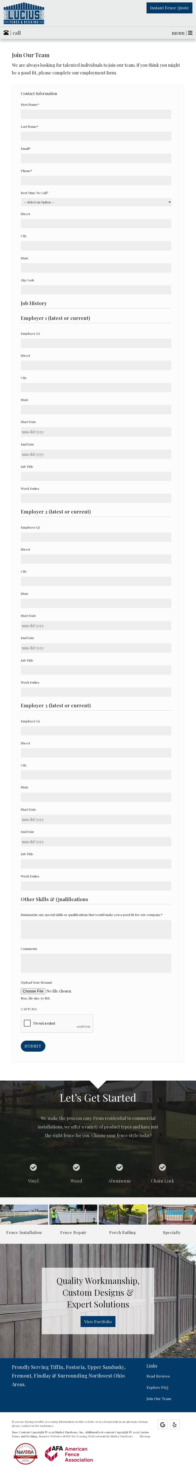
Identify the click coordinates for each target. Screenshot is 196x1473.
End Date (27, 444)
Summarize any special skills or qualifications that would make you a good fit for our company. (92, 914)
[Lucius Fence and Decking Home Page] (33, 13)
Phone (26, 170)
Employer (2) (30, 527)
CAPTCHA (29, 1009)
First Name (30, 104)
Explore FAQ (157, 1387)
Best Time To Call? (34, 192)
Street (25, 214)
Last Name (29, 126)
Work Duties (30, 488)
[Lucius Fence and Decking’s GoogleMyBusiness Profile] (163, 1424)
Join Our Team (159, 1398)
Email (26, 148)
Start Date (28, 421)
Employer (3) (30, 721)
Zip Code (27, 280)
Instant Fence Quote (169, 7)
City (24, 236)
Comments (29, 948)
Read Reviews (158, 1375)
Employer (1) (30, 333)
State (24, 258)
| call (15, 32)
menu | (180, 32)
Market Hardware (121, 1436)
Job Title (27, 466)
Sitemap (145, 1436)
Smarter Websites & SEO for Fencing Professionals (72, 1436)
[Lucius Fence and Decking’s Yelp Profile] (175, 1424)
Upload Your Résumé (36, 982)
